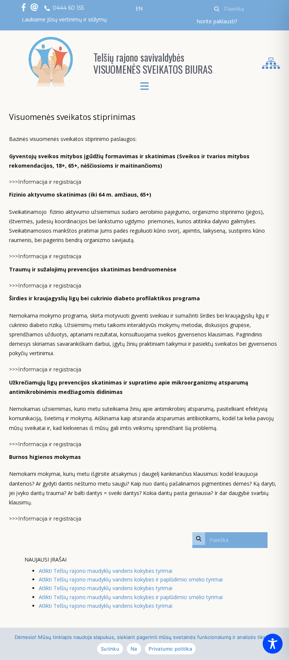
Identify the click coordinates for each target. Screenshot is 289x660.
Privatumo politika (170, 649)
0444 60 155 (67, 8)
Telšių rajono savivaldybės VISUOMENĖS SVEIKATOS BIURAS (152, 63)
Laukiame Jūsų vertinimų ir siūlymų (64, 19)
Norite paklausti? (216, 21)
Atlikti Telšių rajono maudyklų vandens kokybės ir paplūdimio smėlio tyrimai (131, 579)
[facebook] (23, 7)
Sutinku (110, 649)
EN (139, 8)
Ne (134, 649)
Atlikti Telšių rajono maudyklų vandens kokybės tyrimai (105, 570)
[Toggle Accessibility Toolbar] (272, 643)
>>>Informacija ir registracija (45, 182)
